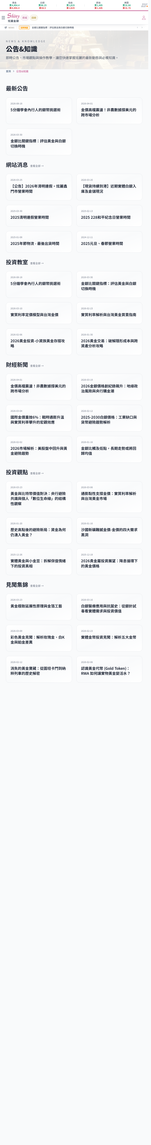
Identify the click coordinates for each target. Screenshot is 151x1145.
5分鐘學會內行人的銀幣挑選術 (47, 27)
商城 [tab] (24, 17)
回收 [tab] (33, 17)
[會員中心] (144, 17)
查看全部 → (37, 166)
